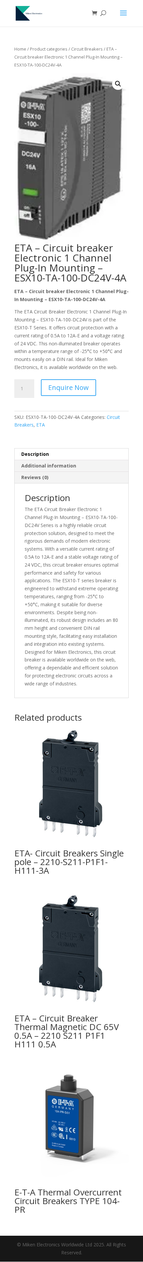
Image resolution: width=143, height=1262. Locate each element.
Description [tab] (35, 454)
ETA (40, 425)
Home (20, 49)
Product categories (49, 49)
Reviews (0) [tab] (35, 477)
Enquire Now (68, 387)
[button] (118, 84)
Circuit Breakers (87, 49)
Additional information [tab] (48, 465)
